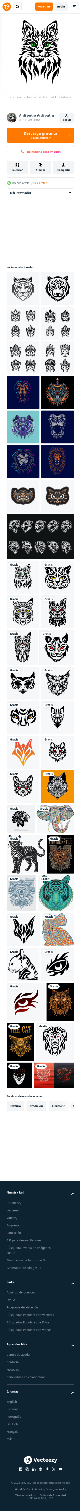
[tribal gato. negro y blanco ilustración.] (26, 1305)
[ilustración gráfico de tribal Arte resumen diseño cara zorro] (23, 1134)
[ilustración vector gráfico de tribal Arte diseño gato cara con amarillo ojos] (23, 853)
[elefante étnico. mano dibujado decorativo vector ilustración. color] (25, 1270)
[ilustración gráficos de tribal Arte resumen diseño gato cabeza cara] (24, 960)
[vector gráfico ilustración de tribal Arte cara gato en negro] (23, 1030)
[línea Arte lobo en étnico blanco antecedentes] (23, 1238)
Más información (20, 192)
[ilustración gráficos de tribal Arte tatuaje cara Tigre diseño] (23, 288)
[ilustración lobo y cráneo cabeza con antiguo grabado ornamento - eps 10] (20, 1346)
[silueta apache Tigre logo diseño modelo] (55, 1236)
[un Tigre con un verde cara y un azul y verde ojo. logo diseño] (25, 1385)
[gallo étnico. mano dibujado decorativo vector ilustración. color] (23, 1456)
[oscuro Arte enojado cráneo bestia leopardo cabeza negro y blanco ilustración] (40, 778)
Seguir (67, 120)
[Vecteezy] (6, 6)
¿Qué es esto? (39, 183)
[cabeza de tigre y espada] (23, 530)
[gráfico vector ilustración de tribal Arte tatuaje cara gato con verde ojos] (23, 819)
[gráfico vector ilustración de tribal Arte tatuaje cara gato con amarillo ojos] (23, 888)
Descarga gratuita (40, 135)
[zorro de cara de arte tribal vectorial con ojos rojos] (23, 1099)
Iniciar (61, 6)
